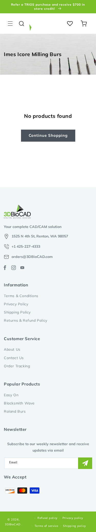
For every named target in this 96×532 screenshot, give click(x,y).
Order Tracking (17, 366)
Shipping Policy (17, 312)
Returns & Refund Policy (25, 320)
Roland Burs (15, 411)
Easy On (11, 395)
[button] (10, 23)
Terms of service (46, 526)
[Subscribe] (85, 463)
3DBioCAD (12, 524)
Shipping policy (74, 526)
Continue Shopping (48, 135)
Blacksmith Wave (19, 403)
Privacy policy (72, 518)
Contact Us (14, 358)
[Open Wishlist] (70, 23)
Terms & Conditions (21, 296)
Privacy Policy (16, 304)
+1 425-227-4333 (26, 246)
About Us (12, 349)
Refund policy (47, 518)
